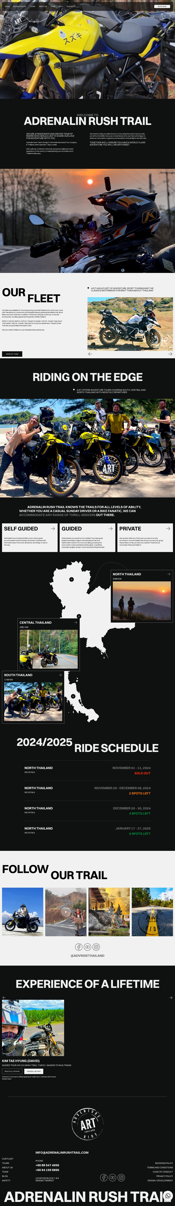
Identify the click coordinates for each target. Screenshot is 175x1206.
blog (5, 1176)
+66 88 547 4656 (47, 1165)
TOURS (5, 1163)
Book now (162, 6)
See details (30, 772)
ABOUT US (7, 1167)
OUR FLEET (7, 1159)
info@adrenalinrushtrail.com (62, 1152)
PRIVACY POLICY (164, 1176)
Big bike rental (19, 6)
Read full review (12, 1071)
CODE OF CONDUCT (163, 1172)
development (165, 1180)
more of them (12, 354)
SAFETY (6, 1180)
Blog (61, 6)
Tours (32, 6)
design (151, 1180)
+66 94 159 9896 (47, 1170)
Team (52, 6)
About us (43, 6)
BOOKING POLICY (164, 1163)
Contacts (71, 6)
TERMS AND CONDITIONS (160, 1167)
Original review (34, 1071)
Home (7, 6)
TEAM (5, 1172)
